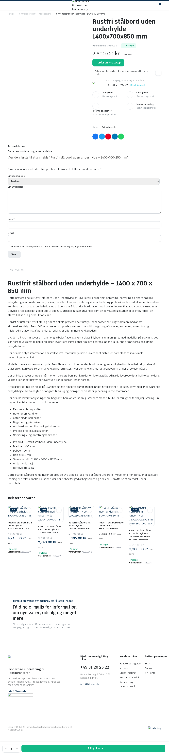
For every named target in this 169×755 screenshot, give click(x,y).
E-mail (12, 233)
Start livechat (137, 85)
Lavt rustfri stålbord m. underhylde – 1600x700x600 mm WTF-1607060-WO (141, 535)
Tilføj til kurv (95, 748)
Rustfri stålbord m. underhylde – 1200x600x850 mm (79, 525)
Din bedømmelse (17, 176)
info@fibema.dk (17, 691)
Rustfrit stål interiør (26, 14)
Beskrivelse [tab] (16, 270)
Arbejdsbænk (45, 14)
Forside (11, 14)
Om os (148, 668)
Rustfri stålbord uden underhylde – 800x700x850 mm (111, 525)
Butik (147, 663)
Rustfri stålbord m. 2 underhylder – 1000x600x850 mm (20, 525)
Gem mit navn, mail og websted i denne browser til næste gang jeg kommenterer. (52, 246)
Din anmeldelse (16, 186)
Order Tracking (128, 672)
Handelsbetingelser (130, 663)
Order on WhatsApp (109, 62)
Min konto (125, 668)
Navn (11, 219)
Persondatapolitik (129, 677)
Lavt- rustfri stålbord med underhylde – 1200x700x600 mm (50, 529)
